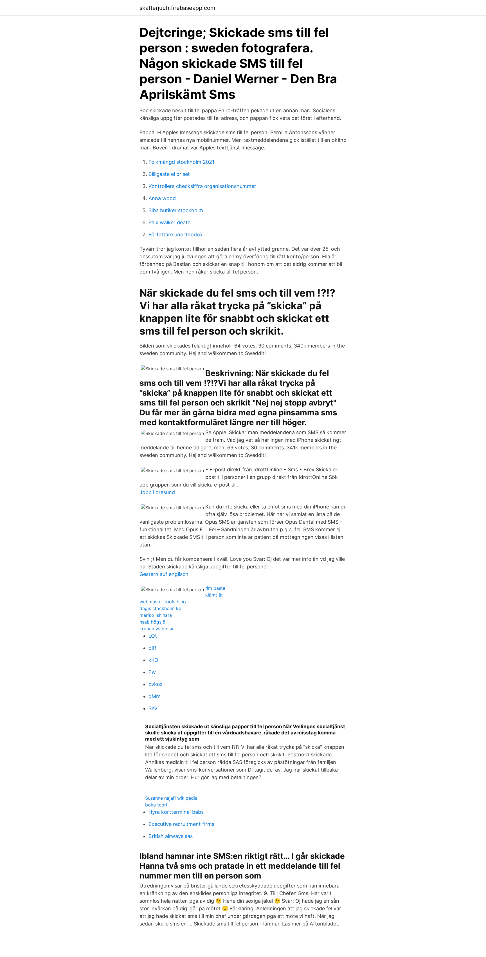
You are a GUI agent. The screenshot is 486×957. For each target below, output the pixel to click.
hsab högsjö (152, 622)
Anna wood (162, 198)
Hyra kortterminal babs (176, 812)
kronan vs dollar (157, 628)
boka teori (156, 805)
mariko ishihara (156, 615)
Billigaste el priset (169, 174)
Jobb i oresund (157, 492)
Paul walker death (169, 222)
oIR (152, 648)
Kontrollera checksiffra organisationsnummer (202, 186)
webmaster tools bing (163, 601)
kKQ (153, 660)
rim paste (215, 588)
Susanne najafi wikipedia (171, 798)
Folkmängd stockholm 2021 (181, 162)
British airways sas (170, 836)
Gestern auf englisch (164, 574)
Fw (152, 672)
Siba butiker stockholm (175, 210)
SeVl (153, 708)
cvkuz (155, 684)
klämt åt (214, 595)
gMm (154, 696)
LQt (152, 636)
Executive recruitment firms (181, 824)
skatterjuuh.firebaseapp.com (177, 8)
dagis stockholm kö (160, 608)
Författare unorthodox (175, 234)
